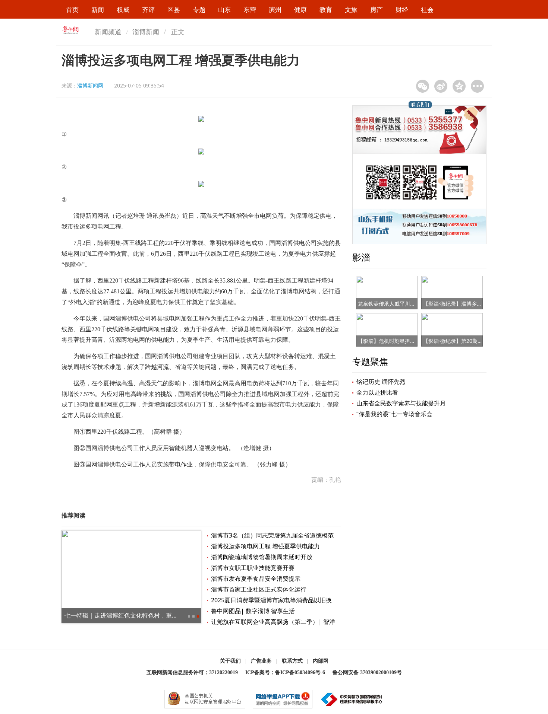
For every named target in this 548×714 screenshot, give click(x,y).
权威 (123, 9)
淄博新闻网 (90, 85)
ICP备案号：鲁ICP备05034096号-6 (285, 672)
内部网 (320, 661)
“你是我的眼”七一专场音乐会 (394, 414)
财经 (402, 9)
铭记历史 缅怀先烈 (381, 381)
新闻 (97, 9)
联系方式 (292, 661)
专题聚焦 (370, 361)
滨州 (275, 9)
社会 (427, 9)
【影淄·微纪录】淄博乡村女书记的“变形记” (472, 303)
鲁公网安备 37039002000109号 (367, 672)
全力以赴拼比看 (377, 392)
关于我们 (230, 661)
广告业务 (261, 661)
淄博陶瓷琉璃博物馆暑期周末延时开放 (261, 557)
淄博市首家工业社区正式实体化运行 (258, 589)
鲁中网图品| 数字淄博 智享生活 (253, 611)
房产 (376, 9)
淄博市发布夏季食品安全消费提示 (255, 578)
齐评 (148, 9)
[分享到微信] (422, 86)
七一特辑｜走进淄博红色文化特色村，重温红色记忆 (133, 615)
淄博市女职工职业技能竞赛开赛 (253, 568)
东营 (249, 9)
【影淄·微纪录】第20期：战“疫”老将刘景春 (473, 340)
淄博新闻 (145, 31)
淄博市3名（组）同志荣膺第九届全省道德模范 (272, 535)
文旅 (351, 9)
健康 (300, 9)
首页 (72, 9)
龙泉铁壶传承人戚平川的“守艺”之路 (399, 303)
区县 (173, 9)
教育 (325, 9)
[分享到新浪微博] (440, 86)
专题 (199, 9)
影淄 (361, 257)
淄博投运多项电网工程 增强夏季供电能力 (265, 546)
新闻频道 (108, 31)
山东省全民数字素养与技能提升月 (401, 403)
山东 (224, 9)
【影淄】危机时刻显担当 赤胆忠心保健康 (405, 340)
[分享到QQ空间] (459, 86)
